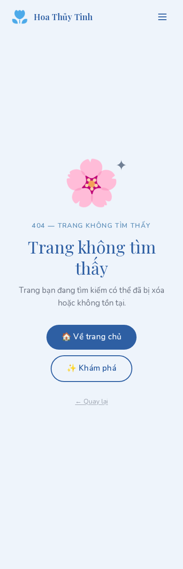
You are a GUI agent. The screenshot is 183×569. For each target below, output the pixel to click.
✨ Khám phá (91, 368)
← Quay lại (91, 401)
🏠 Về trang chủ (91, 336)
